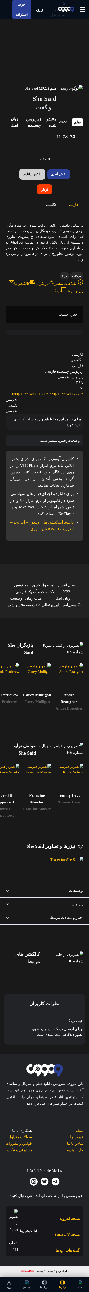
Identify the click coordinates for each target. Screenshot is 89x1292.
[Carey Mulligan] (37, 677)
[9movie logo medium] (66, 10)
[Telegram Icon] (56, 1182)
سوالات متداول (20, 1137)
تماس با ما (75, 1143)
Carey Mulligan (37, 702)
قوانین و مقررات (19, 1143)
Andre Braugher (69, 708)
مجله (79, 1131)
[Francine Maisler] (37, 778)
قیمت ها (76, 1137)
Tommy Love (69, 802)
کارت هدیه (75, 1150)
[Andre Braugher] (69, 677)
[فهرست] (82, 9)
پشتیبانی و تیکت (19, 1150)
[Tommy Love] (69, 778)
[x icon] (45, 1182)
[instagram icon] (34, 1182)
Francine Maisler (37, 809)
